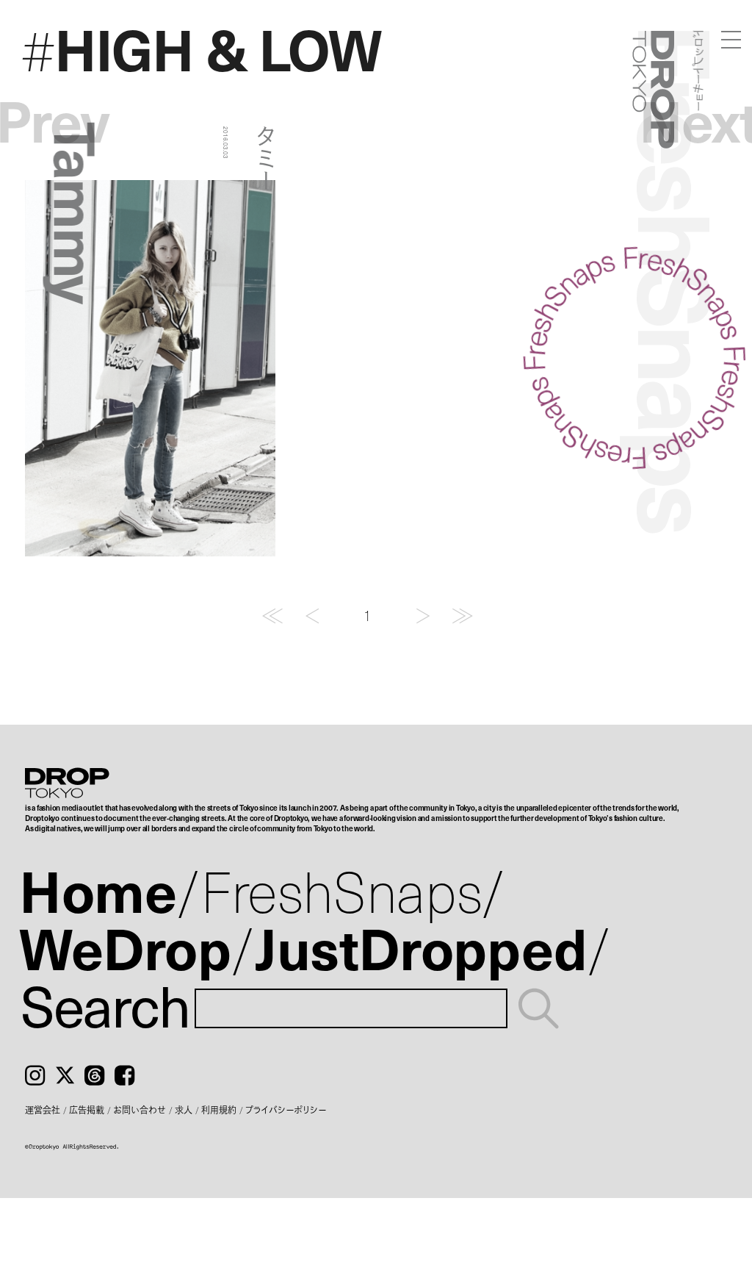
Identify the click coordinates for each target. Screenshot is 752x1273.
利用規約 (218, 1110)
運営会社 (42, 1110)
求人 (183, 1110)
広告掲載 (86, 1110)
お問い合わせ (139, 1110)
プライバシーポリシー (285, 1110)
